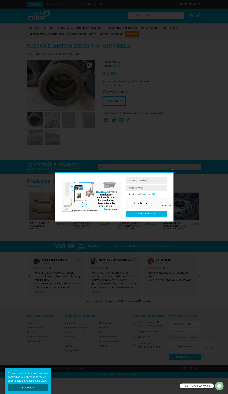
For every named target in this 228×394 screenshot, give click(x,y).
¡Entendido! (28, 387)
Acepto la (142, 194)
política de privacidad (146, 194)
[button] (172, 169)
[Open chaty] (219, 386)
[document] (114, 197)
